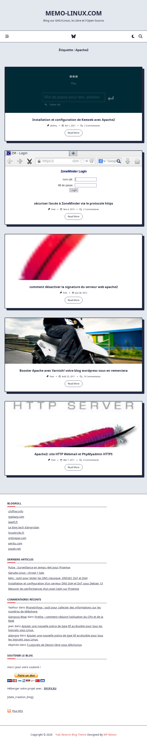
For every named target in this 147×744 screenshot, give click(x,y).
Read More (73, 132)
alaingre (13, 635)
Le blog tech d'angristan (23, 527)
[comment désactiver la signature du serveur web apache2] (73, 257)
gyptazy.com (16, 516)
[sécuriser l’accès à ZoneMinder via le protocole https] (73, 174)
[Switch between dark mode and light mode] (133, 36)
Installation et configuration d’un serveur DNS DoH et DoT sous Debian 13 (55, 583)
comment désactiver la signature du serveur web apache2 (73, 287)
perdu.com (15, 543)
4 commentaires (91, 460)
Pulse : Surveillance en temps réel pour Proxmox (39, 567)
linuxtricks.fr (16, 533)
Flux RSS (17, 711)
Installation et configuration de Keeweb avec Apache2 (73, 120)
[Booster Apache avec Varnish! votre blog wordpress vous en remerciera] (73, 341)
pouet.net (14, 549)
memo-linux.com (73, 13)
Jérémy (53, 125)
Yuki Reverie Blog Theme (71, 734)
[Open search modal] (140, 36)
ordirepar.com (17, 538)
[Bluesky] (73, 37)
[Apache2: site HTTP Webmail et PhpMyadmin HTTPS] (73, 424)
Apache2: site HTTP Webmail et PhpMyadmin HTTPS (73, 454)
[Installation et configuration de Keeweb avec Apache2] (73, 90)
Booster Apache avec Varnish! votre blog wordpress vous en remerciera (74, 370)
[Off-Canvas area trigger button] (7, 36)
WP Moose (110, 734)
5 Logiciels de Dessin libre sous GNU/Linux (54, 645)
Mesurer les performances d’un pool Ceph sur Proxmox (43, 589)
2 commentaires (92, 125)
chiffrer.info (15, 511)
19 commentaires (92, 376)
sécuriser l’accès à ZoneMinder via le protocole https (73, 203)
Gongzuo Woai (17, 617)
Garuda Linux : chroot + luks (26, 573)
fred (53, 209)
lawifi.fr (13, 522)
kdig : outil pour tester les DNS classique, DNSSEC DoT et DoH (47, 578)
